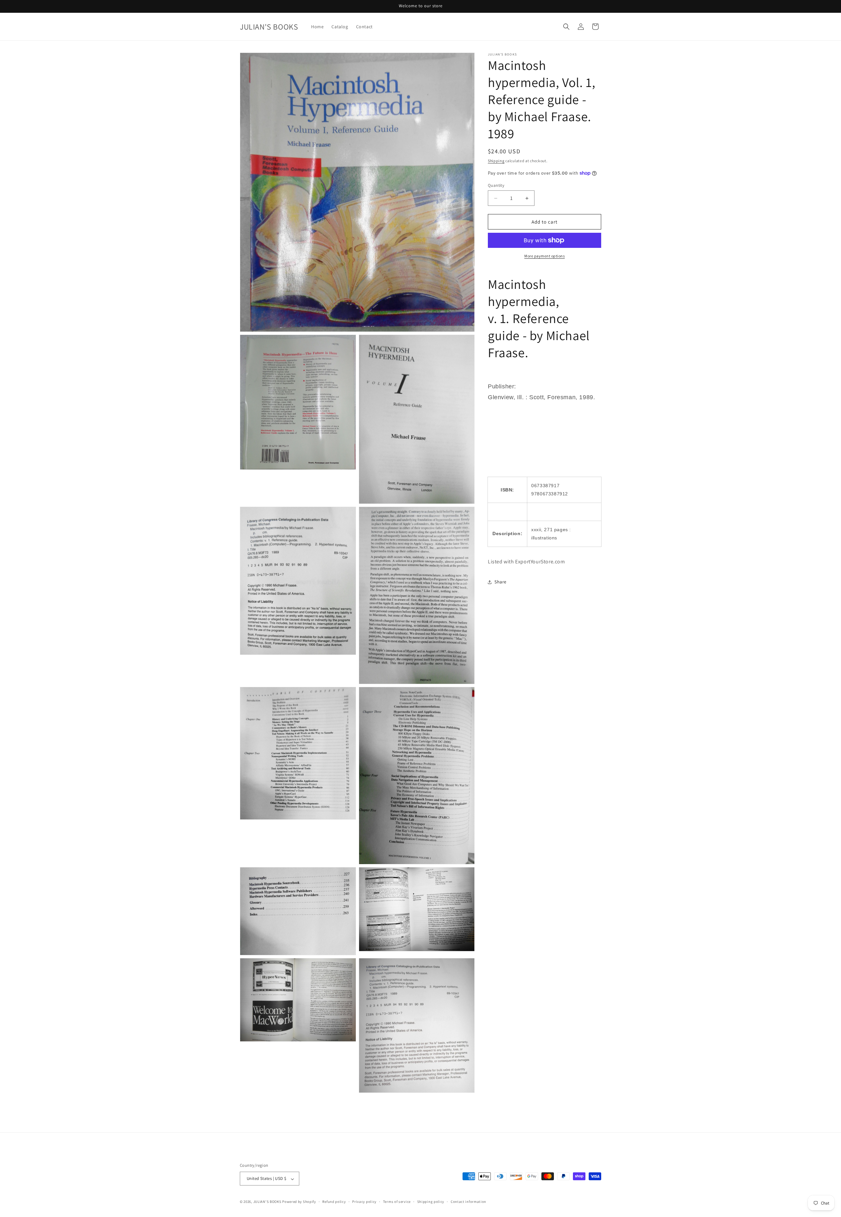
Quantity (496, 185)
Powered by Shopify (299, 1202)
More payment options (544, 255)
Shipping (496, 160)
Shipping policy (430, 1201)
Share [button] (500, 582)
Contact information (468, 1201)
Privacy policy (364, 1201)
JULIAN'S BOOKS (267, 1202)
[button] (566, 26)
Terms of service (397, 1201)
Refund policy (334, 1201)
